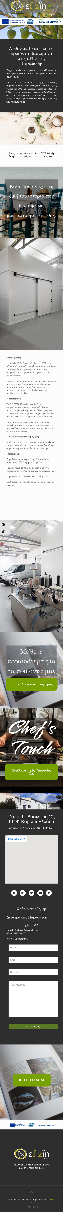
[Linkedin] (49, 893)
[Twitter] (31, 893)
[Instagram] (23, 893)
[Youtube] (40, 893)
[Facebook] (14, 893)
